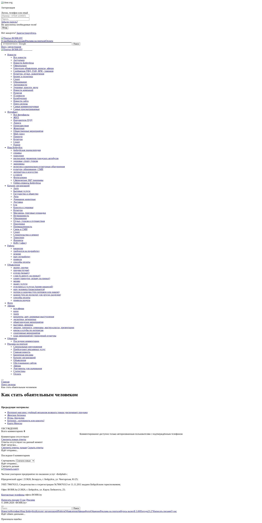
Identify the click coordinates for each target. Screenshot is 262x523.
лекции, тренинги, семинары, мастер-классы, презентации (43, 327)
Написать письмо (16, 41)
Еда (15, 204)
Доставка (18, 202)
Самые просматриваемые (26, 109)
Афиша (11, 305)
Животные (18, 128)
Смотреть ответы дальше (14, 447)
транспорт (18, 155)
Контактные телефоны (13, 494)
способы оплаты (21, 262)
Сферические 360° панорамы (28, 180)
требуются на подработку (26, 251)
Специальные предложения (27, 346)
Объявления (13, 264)
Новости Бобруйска (23, 63)
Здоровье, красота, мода (25, 87)
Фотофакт (12, 112)
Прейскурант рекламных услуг (29, 349)
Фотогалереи (20, 177)
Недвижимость (21, 215)
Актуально (19, 60)
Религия (17, 93)
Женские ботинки (16, 415)
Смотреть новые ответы (13, 439)
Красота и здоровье (23, 207)
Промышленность (22, 226)
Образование (20, 82)
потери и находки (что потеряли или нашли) (36, 292)
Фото (10, 303)
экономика (18, 164)
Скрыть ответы (35, 447)
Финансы (18, 240)
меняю (16, 281)
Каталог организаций (18, 185)
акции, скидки (20, 267)
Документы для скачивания (27, 368)
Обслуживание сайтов (25, 363)
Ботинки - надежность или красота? (25, 420)
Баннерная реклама (23, 355)
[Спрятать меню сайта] (2, 506)
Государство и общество (25, 194)
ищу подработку (21, 256)
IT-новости (19, 95)
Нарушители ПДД (22, 120)
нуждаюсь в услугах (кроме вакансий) (33, 286)
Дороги (17, 123)
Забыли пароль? (9, 22)
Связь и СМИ (20, 229)
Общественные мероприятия (28, 131)
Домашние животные (24, 199)
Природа (17, 136)
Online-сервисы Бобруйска (27, 183)
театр (16, 314)
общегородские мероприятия (28, 322)
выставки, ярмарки (23, 325)
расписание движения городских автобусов (36, 158)
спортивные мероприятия (26, 333)
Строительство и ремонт (26, 234)
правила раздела (21, 300)
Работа (10, 245)
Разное (16, 144)
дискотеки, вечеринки (24, 319)
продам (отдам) (21, 270)
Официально (20, 65)
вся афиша (18, 308)
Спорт (16, 79)
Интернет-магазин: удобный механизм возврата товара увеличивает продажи (47, 412)
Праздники (19, 224)
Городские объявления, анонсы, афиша (33, 68)
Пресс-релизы (20, 103)
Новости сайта (21, 101)
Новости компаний (23, 90)
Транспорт (18, 237)
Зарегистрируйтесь (26, 33)
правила (17, 259)
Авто (16, 188)
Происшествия (21, 125)
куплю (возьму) (21, 273)
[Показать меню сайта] (2, 379)
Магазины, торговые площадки (29, 213)
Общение (12, 338)
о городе (17, 174)
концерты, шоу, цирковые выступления (33, 316)
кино (15, 311)
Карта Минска (14, 423)
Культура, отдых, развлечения (28, 73)
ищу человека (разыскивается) (29, 289)
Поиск (76, 44)
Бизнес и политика (23, 76)
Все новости (19, 57)
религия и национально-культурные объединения (39, 166)
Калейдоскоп (20, 98)
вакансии (18, 248)
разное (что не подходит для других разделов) (37, 294)
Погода (146, 511)
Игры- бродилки (15, 418)
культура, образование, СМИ (28, 169)
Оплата (49, 41)
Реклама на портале (35, 41)
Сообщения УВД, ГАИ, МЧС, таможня (33, 71)
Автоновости (20, 84)
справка (17, 153)
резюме (17, 254)
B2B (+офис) (20, 243)
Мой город (19, 133)
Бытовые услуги (21, 191)
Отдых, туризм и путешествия (29, 221)
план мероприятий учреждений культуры (34, 335)
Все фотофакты (21, 114)
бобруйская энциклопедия (27, 150)
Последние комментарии (26, 341)
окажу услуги (20, 284)
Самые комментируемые (26, 106)
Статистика (19, 371)
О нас (4, 41)
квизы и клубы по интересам (28, 330)
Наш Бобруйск (14, 147)
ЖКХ (16, 117)
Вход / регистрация (11, 46)
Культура (18, 139)
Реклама (30, 500)
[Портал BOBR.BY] (12, 38)
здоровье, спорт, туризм (25, 161)
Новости (11, 54)
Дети (15, 196)
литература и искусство (25, 172)
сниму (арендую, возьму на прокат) (31, 278)
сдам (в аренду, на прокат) (26, 275)
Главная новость (21, 352)
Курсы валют (130, 511)
